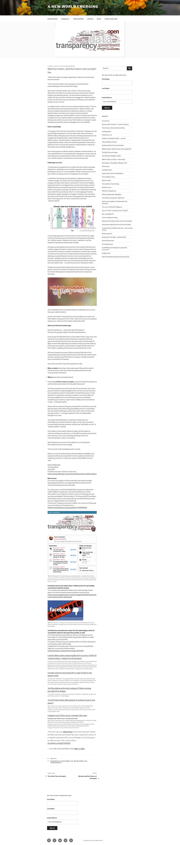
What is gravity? (107, 233)
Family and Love (107, 135)
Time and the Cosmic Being (110, 184)
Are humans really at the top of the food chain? (116, 224)
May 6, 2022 (80, 749)
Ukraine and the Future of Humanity (113, 145)
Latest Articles (52, 19)
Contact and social (111, 19)
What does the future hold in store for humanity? (117, 221)
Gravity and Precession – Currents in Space (115, 124)
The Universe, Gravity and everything (113, 128)
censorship (54, 761)
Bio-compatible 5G (108, 214)
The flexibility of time (108, 177)
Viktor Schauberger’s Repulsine (111, 194)
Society (53, 758)
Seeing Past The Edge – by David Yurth (114, 237)
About (99, 19)
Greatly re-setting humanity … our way (113, 138)
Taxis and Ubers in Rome (109, 142)
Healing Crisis (106, 253)
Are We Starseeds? (108, 240)
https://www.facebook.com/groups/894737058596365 (67, 507)
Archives (90, 19)
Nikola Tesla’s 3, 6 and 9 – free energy (113, 159)
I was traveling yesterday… (110, 217)
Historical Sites (79, 19)
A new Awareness (107, 244)
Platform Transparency (109, 191)
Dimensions (105, 166)
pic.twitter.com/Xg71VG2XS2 (59, 743)
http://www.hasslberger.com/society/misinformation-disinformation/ (72, 474)
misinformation (80, 761)
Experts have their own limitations (112, 173)
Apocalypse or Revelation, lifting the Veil (114, 163)
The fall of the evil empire (110, 152)
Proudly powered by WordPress (93, 840)
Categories (65, 19)
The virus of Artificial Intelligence (112, 207)
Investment (105, 121)
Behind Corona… (107, 187)
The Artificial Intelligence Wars (111, 156)
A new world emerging (73, 6)
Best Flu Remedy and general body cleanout (115, 257)
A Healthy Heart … (107, 170)
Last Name (105, 88)
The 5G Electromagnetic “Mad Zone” (113, 198)
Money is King (106, 180)
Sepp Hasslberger (67, 66)
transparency (56, 762)
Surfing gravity (106, 131)
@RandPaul (67, 732)
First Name (106, 79)
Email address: (107, 97)
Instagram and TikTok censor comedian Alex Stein (67, 716)
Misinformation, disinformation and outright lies (116, 149)
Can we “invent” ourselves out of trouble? (115, 210)
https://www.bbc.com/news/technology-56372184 (66, 651)
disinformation (66, 761)
